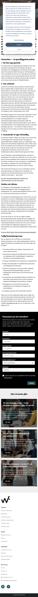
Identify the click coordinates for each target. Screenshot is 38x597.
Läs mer (7, 422)
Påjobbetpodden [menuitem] (5, 559)
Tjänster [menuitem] (3, 507)
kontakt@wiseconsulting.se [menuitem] (9, 580)
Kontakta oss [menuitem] (4, 574)
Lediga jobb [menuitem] (4, 541)
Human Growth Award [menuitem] (7, 556)
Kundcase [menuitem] (3, 553)
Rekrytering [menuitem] (4, 514)
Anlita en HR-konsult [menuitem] (6, 510)
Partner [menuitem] (3, 538)
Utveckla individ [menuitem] (5, 526)
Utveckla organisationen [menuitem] (7, 520)
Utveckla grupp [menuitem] (5, 523)
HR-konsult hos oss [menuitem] (6, 535)
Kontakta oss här (12, 303)
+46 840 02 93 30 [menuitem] (7, 577)
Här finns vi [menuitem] (4, 571)
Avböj (19, 49)
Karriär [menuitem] (3, 532)
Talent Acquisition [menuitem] (5, 517)
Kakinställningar (19, 40)
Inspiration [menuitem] (4, 546)
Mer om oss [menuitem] (4, 564)
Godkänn (19, 44)
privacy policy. (8, 377)
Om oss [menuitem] (3, 568)
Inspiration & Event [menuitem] (6, 550)
